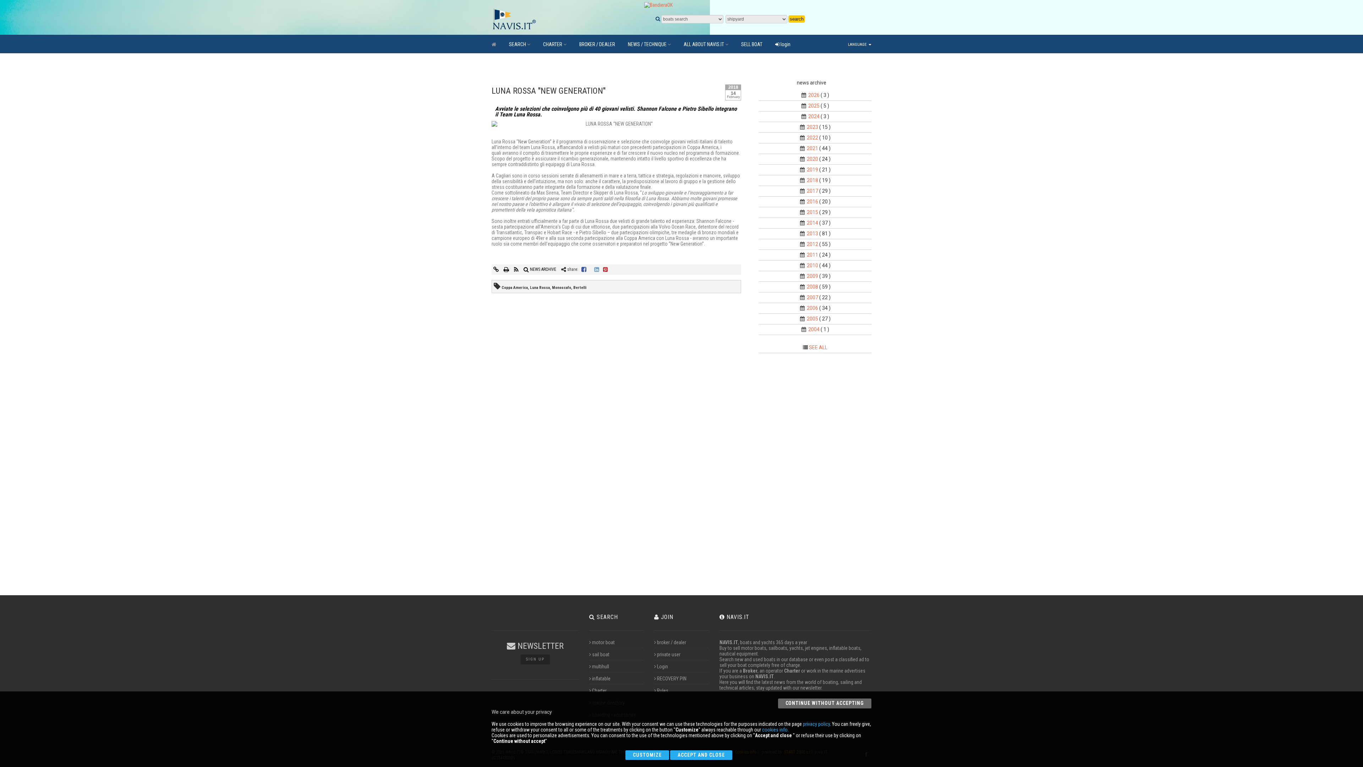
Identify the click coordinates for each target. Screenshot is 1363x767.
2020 (812, 159)
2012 (812, 244)
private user (668, 654)
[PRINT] (507, 269)
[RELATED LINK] (496, 269)
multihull (600, 666)
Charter (599, 691)
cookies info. (775, 730)
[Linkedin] (596, 269)
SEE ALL (818, 347)
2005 (812, 319)
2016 (812, 201)
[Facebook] (583, 269)
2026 (814, 95)
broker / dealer (671, 642)
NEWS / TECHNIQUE (647, 44)
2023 (812, 127)
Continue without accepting (824, 703)
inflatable (601, 678)
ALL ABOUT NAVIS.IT (704, 44)
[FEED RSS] (517, 269)
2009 (812, 276)
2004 (814, 329)
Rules (662, 691)
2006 (812, 308)
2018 (812, 180)
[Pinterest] (605, 269)
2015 (812, 212)
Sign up (535, 659)
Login (662, 666)
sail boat (600, 654)
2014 (812, 223)
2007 (812, 297)
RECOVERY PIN (671, 678)
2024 (814, 116)
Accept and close (701, 755)
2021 (812, 148)
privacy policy (816, 724)
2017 (812, 191)
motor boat (603, 642)
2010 (812, 265)
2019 (812, 169)
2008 (812, 287)
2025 (814, 106)
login (784, 44)
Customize (647, 755)
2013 (812, 233)
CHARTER (552, 44)
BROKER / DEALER (597, 44)
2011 (812, 255)
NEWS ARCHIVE (542, 269)
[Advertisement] (821, 476)
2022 (812, 138)
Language (858, 44)
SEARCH (517, 44)
